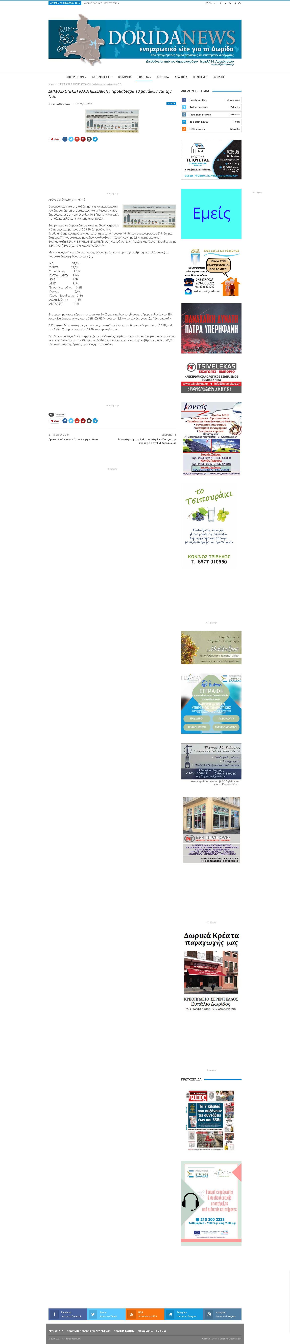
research (60, 415)
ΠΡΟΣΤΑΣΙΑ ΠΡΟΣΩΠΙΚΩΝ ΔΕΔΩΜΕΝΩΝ (89, 1331)
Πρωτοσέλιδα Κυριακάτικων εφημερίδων (73, 439)
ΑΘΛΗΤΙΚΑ (181, 77)
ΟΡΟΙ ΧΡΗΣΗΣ (56, 1331)
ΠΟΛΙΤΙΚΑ (143, 77)
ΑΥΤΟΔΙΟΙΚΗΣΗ (101, 77)
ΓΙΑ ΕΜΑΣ (161, 1331)
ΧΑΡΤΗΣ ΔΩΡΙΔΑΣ (93, 3)
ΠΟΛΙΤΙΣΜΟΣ (200, 77)
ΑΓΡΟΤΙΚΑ (163, 77)
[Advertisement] (32, 139)
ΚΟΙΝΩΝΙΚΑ (125, 77)
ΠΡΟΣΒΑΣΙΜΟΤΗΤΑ (124, 1331)
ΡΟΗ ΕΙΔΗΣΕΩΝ (75, 77)
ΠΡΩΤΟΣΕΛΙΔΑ (111, 3)
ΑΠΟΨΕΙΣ (219, 77)
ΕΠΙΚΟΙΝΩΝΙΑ (145, 1331)
